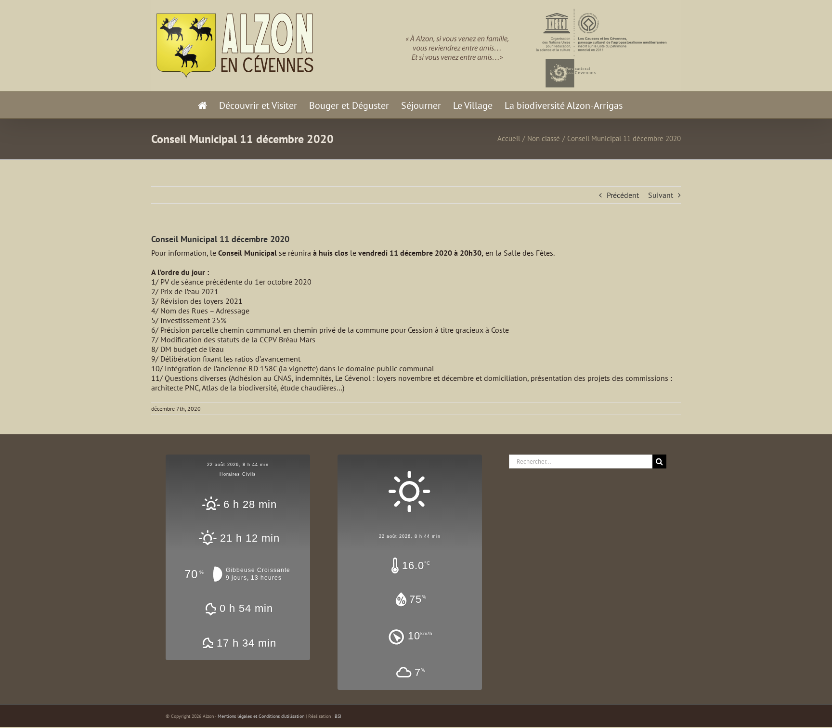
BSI (338, 716)
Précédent (623, 195)
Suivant (660, 195)
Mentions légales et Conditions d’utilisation (261, 716)
